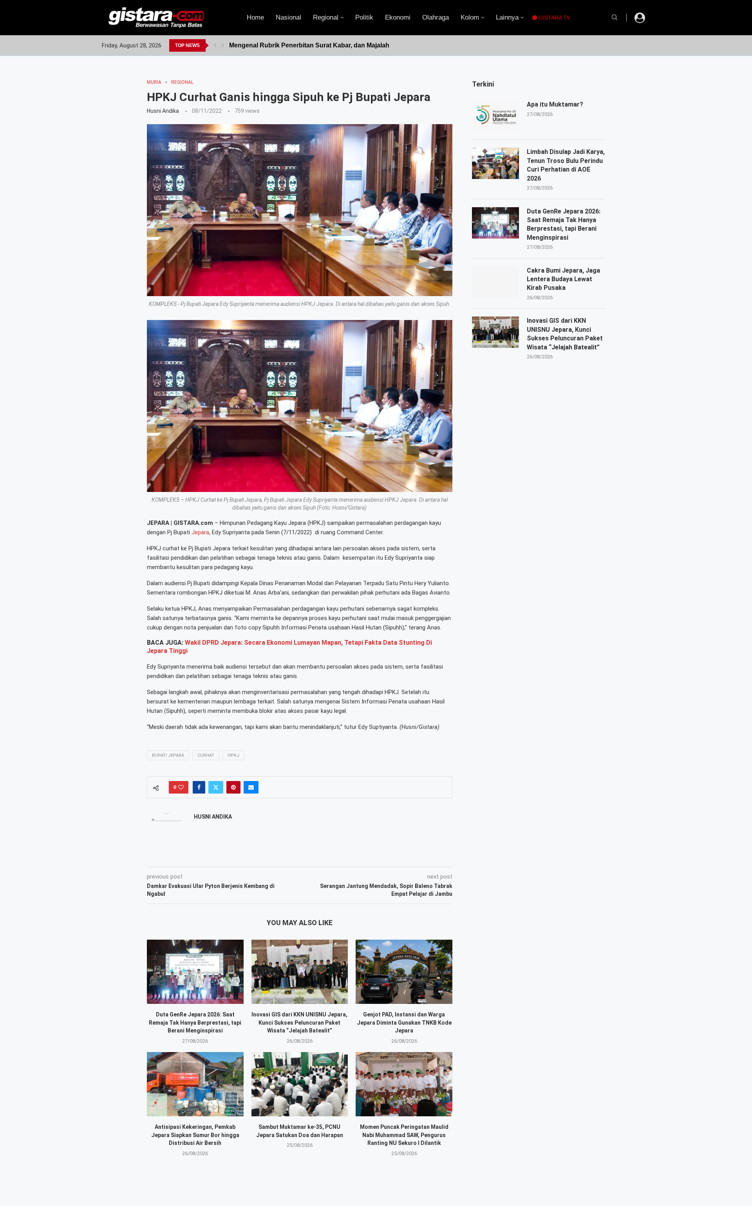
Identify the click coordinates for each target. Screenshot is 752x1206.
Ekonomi (397, 17)
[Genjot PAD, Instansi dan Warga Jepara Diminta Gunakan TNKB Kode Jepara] (404, 972)
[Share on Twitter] (215, 787)
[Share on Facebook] (199, 787)
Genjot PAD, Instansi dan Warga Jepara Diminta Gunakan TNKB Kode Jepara (404, 1022)
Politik (364, 17)
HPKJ (233, 755)
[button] (215, 45)
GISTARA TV (553, 17)
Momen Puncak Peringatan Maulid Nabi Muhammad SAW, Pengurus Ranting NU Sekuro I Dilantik (404, 1135)
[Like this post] (181, 787)
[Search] (614, 17)
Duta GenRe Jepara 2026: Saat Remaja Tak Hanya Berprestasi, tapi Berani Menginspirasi (195, 1022)
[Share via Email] (251, 787)
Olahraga (435, 17)
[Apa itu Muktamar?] (495, 116)
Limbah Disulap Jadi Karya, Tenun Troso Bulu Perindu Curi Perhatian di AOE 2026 (566, 165)
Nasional (288, 17)
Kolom (470, 17)
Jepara (200, 532)
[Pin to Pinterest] (233, 787)
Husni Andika (163, 111)
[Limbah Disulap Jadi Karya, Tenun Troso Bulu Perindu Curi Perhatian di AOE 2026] (495, 163)
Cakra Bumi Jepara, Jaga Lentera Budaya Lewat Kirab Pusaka (563, 279)
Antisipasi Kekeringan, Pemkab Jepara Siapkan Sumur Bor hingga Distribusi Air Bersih (195, 1135)
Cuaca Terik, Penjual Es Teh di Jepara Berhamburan (306, 45)
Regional (325, 17)
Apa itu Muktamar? (555, 104)
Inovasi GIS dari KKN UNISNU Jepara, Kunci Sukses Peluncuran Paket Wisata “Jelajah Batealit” (299, 1022)
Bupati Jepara (168, 755)
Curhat (205, 755)
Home (255, 17)
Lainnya (507, 17)
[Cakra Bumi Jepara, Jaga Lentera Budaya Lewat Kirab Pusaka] (495, 282)
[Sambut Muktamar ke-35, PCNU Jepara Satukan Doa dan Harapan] (299, 1084)
